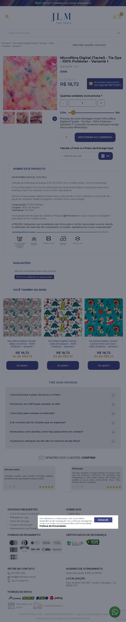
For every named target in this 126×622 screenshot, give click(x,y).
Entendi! (103, 519)
